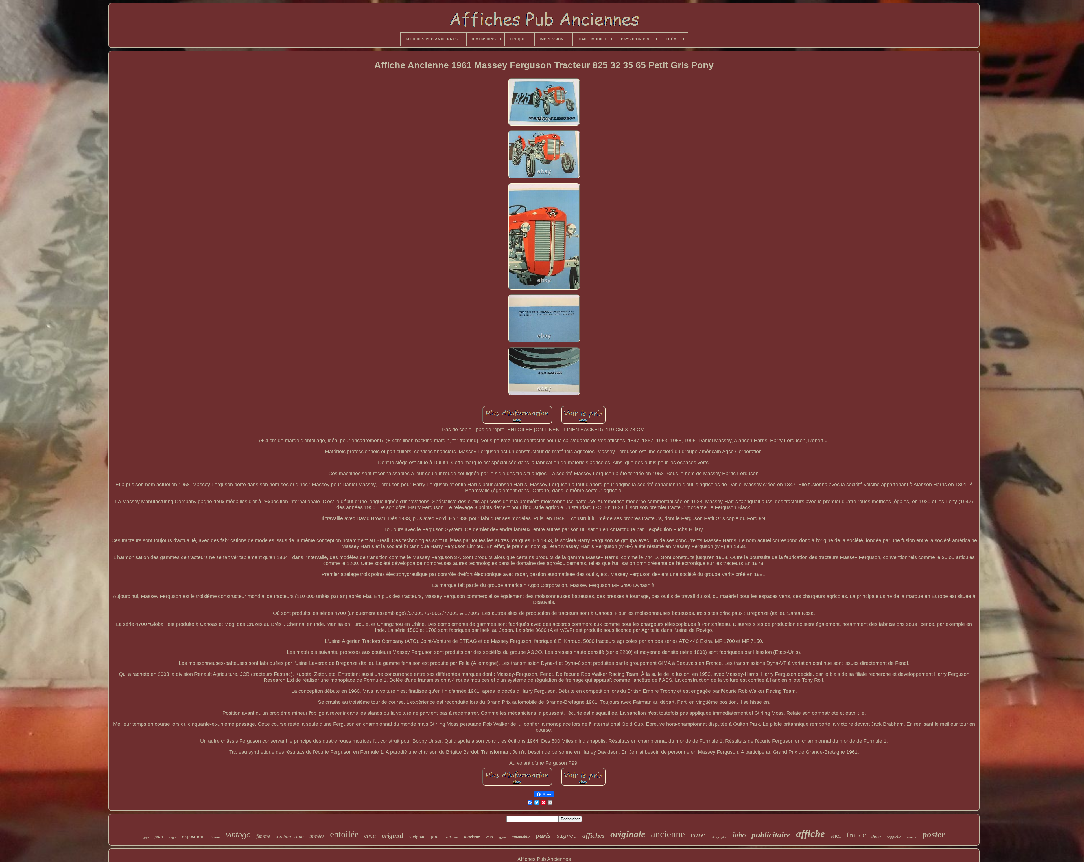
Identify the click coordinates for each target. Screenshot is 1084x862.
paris (543, 835)
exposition (192, 836)
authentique (290, 837)
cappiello (894, 837)
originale (627, 834)
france (856, 834)
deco (876, 836)
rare (697, 834)
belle (146, 837)
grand (172, 837)
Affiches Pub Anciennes (544, 859)
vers (489, 837)
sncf (836, 835)
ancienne (668, 834)
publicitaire (770, 834)
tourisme (472, 836)
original (392, 835)
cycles (502, 837)
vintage (238, 835)
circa (370, 835)
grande (912, 837)
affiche (810, 833)
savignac (417, 836)
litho (739, 835)
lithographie (719, 837)
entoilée (344, 834)
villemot (452, 837)
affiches (593, 835)
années (316, 836)
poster (934, 834)
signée (566, 836)
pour (435, 836)
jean (158, 836)
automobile (521, 837)
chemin (214, 837)
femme (263, 836)
